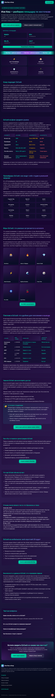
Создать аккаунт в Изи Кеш (27, 461)
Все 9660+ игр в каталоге (27, 304)
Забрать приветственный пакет (33, 25)
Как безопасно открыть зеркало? (12, 633)
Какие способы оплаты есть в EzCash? (14, 615)
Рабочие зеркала (5, 680)
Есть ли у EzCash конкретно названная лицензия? (17, 624)
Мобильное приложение (6, 685)
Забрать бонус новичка (35, 655)
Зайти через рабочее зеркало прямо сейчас (27, 427)
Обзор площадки (5, 677)
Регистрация (49, 2)
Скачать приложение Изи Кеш (27, 562)
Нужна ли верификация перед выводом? (14, 629)
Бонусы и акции (4, 682)
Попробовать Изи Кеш (27, 47)
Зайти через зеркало (18, 655)
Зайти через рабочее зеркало (11, 25)
